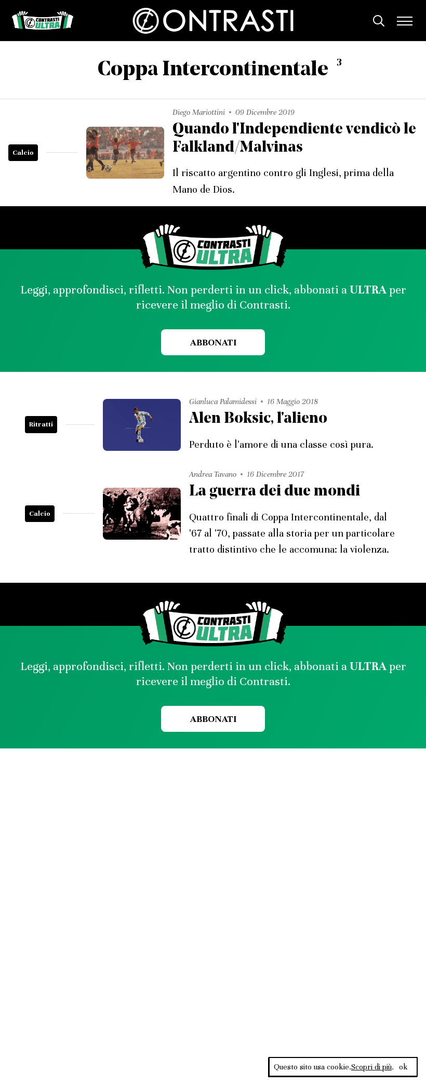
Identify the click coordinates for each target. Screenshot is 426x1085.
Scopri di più (371, 1066)
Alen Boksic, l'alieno (258, 418)
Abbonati (213, 342)
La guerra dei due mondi (274, 491)
